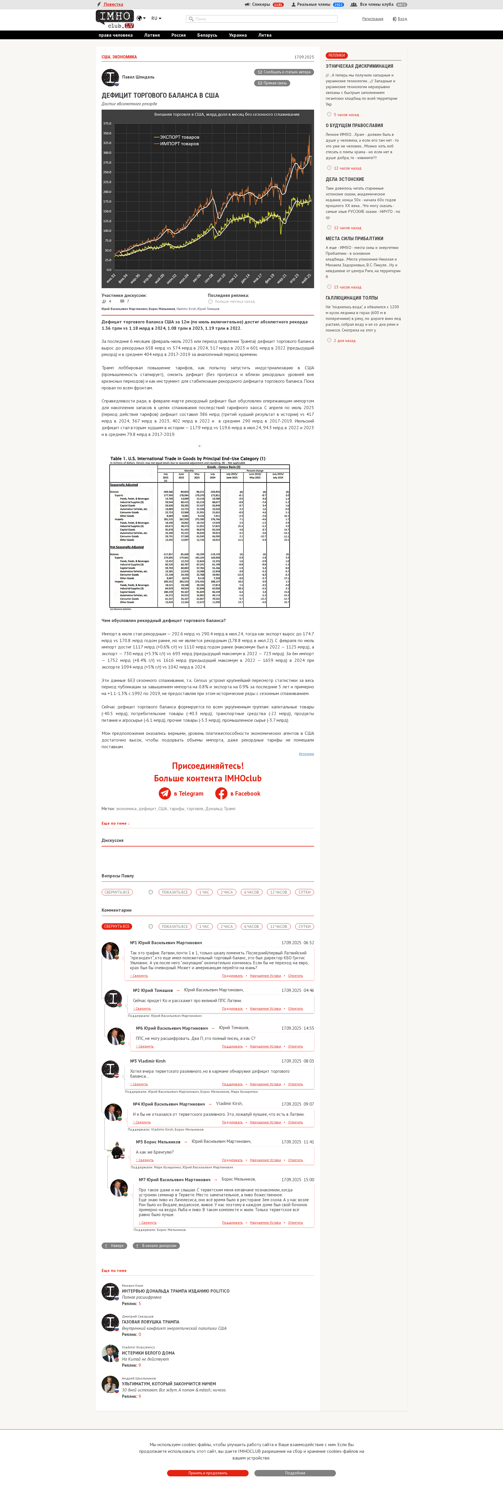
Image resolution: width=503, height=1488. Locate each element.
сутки (305, 892)
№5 (139, 1142)
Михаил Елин (132, 1285)
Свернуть (139, 975)
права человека (116, 35)
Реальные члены (319, 4)
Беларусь (207, 35)
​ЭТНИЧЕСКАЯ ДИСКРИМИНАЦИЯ (359, 66)
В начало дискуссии (156, 1246)
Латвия (152, 35)
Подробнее (295, 1473)
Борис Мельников (238, 1179)
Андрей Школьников (139, 1378)
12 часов (278, 892)
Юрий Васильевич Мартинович (213, 989)
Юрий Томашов (208, 309)
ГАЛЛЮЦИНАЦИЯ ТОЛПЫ (352, 298)
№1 (133, 942)
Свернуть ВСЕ (117, 892)
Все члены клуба (382, 4)
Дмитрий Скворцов (138, 1316)
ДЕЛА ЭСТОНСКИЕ (345, 179)
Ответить (295, 975)
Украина (238, 35)
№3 (133, 1061)
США (163, 808)
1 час (204, 892)
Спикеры (266, 4)
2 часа (227, 892)
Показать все (175, 892)
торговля (195, 808)
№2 (136, 990)
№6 (139, 1028)
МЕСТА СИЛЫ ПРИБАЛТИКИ (354, 238)
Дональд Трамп (220, 808)
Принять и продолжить (208, 1473)
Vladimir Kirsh (186, 309)
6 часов (251, 892)
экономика (127, 808)
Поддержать (232, 975)
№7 (142, 1179)
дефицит (148, 808)
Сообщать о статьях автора (287, 72)
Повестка (113, 4)
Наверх (114, 1246)
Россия (178, 35)
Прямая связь (275, 83)
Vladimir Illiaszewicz (138, 1347)
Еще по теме (116, 823)
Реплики (337, 55)
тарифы (177, 808)
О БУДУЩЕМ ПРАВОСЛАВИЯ (354, 125)
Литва (265, 35)
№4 (136, 1104)
